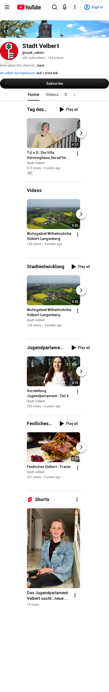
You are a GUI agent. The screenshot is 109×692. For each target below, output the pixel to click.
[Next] (81, 133)
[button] (74, 95)
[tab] (33, 95)
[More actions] (77, 154)
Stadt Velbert (36, 163)
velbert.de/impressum (19, 73)
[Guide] (7, 7)
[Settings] (75, 7)
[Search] (54, 7)
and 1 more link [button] (47, 73)
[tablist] (54, 95)
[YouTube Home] (28, 7)
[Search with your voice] (65, 7)
